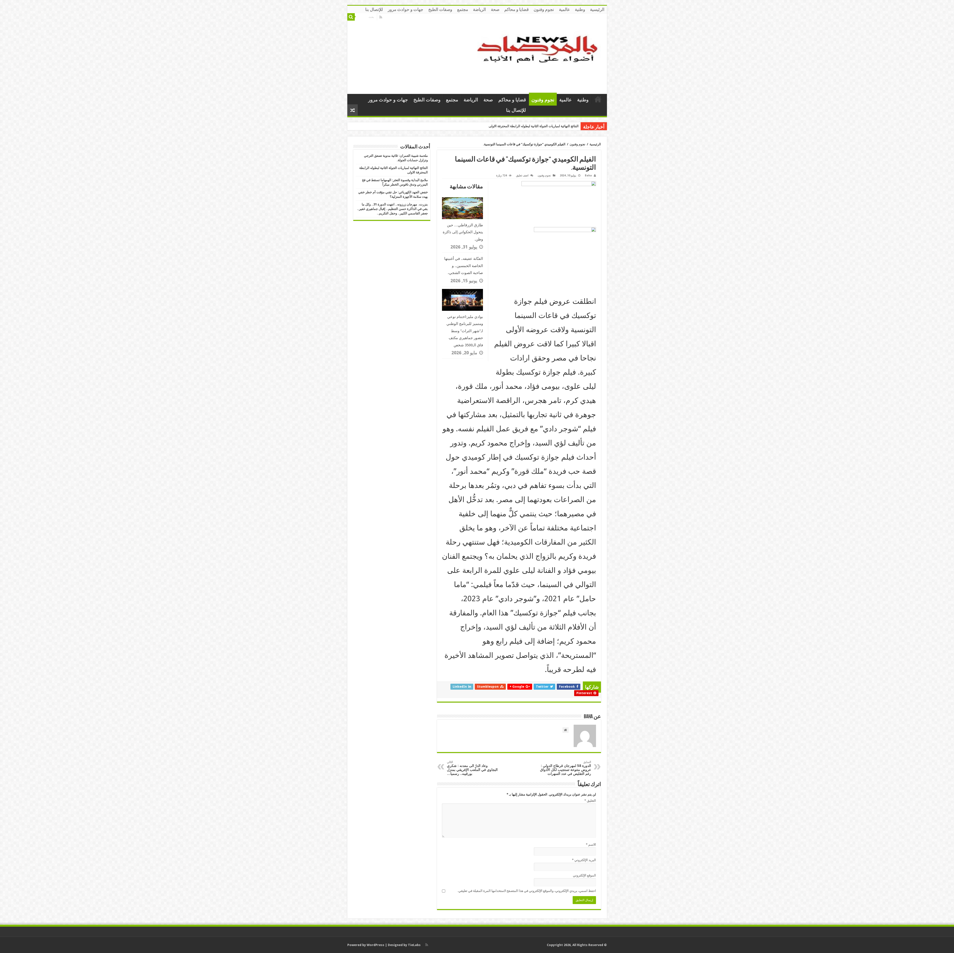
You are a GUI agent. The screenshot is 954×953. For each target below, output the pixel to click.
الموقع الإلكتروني (584, 875)
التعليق (590, 800)
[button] (519, 451)
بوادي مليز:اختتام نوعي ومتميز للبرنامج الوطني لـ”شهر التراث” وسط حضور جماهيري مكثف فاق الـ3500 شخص (464, 331)
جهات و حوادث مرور (405, 9)
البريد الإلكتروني (584, 860)
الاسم (591, 844)
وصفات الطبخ (440, 9)
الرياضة (479, 9)
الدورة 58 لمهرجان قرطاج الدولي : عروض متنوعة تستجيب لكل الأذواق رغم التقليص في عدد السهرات (565, 768)
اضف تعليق (522, 175)
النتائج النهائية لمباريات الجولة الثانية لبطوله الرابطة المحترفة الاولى (534, 126)
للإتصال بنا (374, 9)
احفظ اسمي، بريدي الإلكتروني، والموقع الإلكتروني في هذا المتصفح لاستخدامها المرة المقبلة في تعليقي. (526, 891)
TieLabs (414, 945)
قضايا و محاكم (516, 9)
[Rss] (381, 17)
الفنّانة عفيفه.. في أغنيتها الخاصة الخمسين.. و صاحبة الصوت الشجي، (463, 265)
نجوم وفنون (544, 9)
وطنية (580, 9)
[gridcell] (519, 204)
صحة (495, 9)
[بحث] (351, 17)
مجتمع (462, 9)
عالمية (564, 9)
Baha (588, 175)
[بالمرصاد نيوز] (540, 53)
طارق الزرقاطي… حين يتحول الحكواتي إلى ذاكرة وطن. (463, 232)
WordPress (375, 945)
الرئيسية (597, 9)
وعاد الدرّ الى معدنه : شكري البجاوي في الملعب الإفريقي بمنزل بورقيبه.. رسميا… (472, 768)
